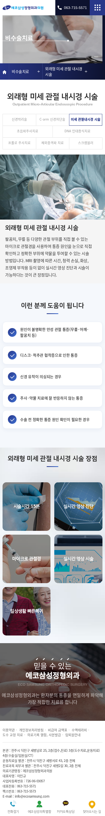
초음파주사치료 (27, 130)
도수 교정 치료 (13, 734)
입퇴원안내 (73, 734)
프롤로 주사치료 (19, 142)
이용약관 (9, 729)
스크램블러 (85, 142)
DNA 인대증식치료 (77, 130)
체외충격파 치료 (52, 142)
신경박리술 (19, 119)
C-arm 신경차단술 (52, 119)
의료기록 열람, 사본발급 (44, 734)
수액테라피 (79, 729)
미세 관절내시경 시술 (85, 119)
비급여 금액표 (57, 729)
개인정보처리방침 (31, 729)
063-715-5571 (75, 8)
